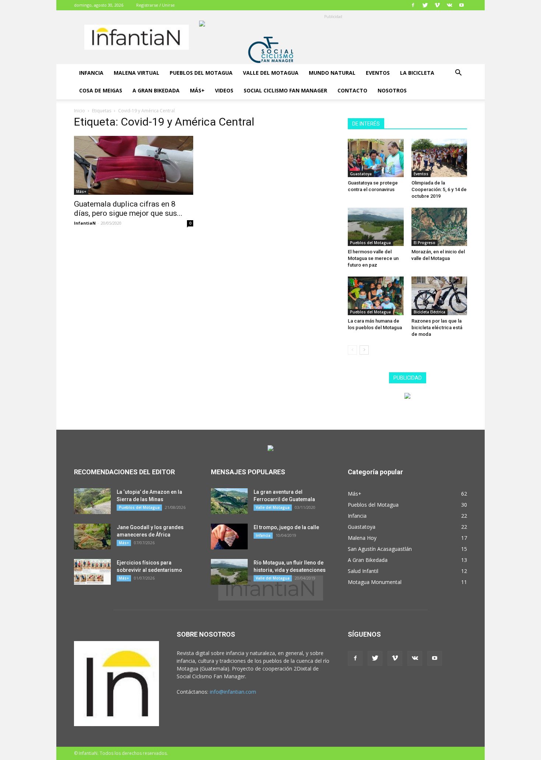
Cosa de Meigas (100, 90)
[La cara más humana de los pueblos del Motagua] (376, 296)
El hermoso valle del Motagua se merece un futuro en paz (373, 258)
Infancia (91, 72)
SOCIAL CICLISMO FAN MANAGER (285, 90)
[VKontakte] (449, 5)
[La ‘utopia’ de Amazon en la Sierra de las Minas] (92, 501)
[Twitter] (425, 5)
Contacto (352, 90)
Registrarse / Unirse (155, 5)
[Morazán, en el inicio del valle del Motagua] (439, 227)
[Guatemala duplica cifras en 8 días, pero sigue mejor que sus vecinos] (133, 165)
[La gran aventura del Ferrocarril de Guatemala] (229, 501)
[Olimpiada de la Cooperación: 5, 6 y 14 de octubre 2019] (439, 158)
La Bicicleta (417, 72)
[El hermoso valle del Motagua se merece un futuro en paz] (376, 227)
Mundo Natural (332, 72)
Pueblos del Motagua (201, 72)
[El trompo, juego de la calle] (229, 536)
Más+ (197, 90)
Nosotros (392, 90)
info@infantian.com (233, 691)
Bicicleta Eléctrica (429, 311)
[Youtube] (461, 5)
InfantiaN (85, 223)
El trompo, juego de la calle (286, 527)
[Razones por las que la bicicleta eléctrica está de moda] (439, 296)
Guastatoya (361, 173)
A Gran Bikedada (156, 90)
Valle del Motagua (270, 72)
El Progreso (424, 242)
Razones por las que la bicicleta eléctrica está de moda (436, 327)
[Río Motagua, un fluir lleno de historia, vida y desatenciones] (229, 572)
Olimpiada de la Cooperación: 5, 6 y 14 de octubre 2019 (439, 189)
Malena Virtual (136, 72)
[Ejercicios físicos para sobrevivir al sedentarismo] (92, 572)
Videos (224, 90)
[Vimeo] (437, 5)
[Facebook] (412, 5)
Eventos (378, 72)
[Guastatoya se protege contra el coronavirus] (376, 158)
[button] (458, 73)
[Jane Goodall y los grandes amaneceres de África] (92, 536)
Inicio (79, 111)
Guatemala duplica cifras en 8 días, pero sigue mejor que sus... (128, 209)
